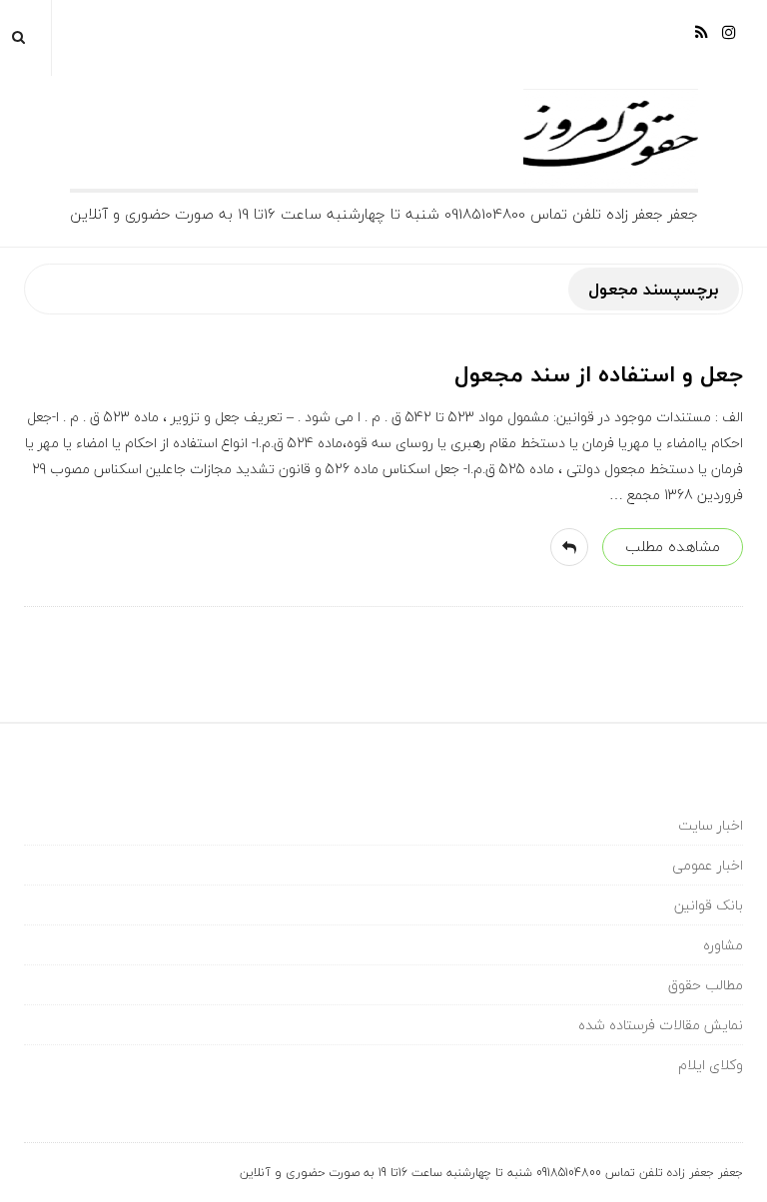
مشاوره (723, 944)
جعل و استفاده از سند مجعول (598, 374)
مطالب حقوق (705, 984)
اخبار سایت (710, 825)
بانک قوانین (708, 905)
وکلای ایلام (710, 1064)
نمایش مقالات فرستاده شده (660, 1024)
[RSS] (701, 39)
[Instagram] (729, 39)
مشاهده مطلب (672, 546)
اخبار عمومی (707, 865)
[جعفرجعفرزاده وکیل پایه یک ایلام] (384, 139)
